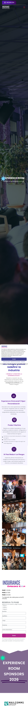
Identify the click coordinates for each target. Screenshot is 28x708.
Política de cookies (6, 361)
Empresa (4, 625)
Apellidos (4, 616)
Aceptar (14, 359)
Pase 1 (5, 605)
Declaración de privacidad (15, 361)
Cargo (3, 620)
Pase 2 (5, 607)
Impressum (23, 361)
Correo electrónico (7, 629)
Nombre (4, 611)
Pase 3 (5, 609)
